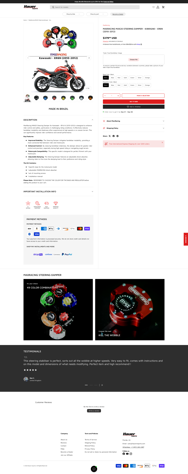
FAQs (62, 449)
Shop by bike (70, 14)
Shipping (105, 41)
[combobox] (95, 7)
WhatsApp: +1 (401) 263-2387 (133, 447)
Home (25, 20)
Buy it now (134, 101)
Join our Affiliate (67, 455)
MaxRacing (106, 25)
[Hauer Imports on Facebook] (124, 454)
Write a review (94, 411)
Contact (63, 446)
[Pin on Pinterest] (117, 136)
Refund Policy (90, 446)
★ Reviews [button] (186, 239)
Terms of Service (91, 439)
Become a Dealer (118, 14)
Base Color (108, 74)
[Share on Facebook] (114, 136)
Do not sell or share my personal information (101, 452)
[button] (163, 7)
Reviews (64, 443)
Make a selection (143, 95)
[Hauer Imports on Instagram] (131, 454)
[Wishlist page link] (154, 7)
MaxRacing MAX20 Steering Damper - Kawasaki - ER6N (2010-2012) (40, 20)
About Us (64, 439)
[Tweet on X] (110, 136)
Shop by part (94, 14)
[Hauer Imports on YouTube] (127, 454)
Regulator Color (110, 82)
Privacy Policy (90, 449)
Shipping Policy (90, 443)
